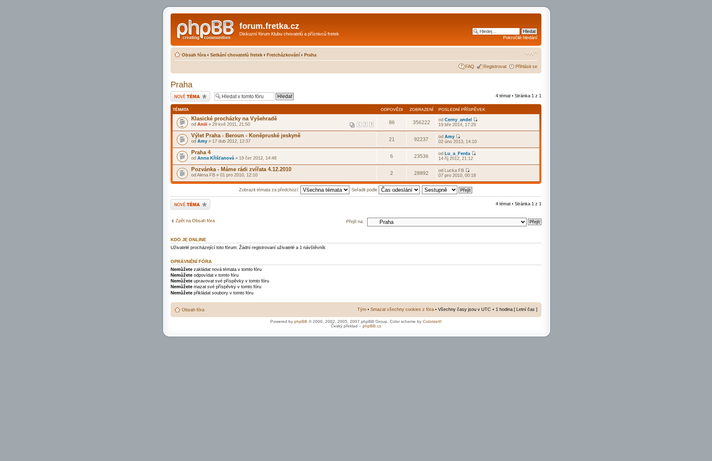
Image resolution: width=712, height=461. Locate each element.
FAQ (469, 66)
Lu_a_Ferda (457, 153)
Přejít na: (355, 221)
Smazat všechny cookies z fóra (402, 309)
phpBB (300, 321)
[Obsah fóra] (206, 28)
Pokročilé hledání (520, 37)
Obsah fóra (194, 54)
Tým (361, 309)
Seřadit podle (365, 189)
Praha (310, 54)
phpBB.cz (372, 326)
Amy (202, 141)
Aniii (202, 124)
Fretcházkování (283, 54)
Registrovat (494, 66)
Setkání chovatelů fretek (236, 54)
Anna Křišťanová (215, 157)
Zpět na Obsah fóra (195, 220)
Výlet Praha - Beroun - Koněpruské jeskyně (245, 135)
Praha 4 (201, 152)
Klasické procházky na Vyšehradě (234, 118)
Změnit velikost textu (531, 53)
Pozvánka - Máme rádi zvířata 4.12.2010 (241, 169)
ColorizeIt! (432, 321)
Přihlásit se (526, 66)
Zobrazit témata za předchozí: (269, 189)
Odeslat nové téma (189, 93)
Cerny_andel (458, 119)
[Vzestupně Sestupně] (447, 189)
